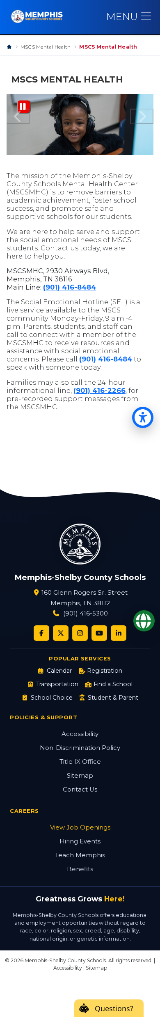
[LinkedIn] (118, 633)
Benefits (80, 869)
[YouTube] (99, 633)
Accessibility (80, 734)
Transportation (57, 684)
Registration (104, 670)
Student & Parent (113, 697)
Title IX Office (80, 761)
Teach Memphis (80, 855)
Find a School (113, 684)
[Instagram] (80, 633)
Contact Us (80, 789)
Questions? (114, 1008)
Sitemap (80, 775)
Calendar (59, 670)
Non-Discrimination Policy (80, 748)
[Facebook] (41, 633)
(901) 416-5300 (85, 613)
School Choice (51, 697)
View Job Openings (80, 827)
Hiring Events (80, 841)
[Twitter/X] (61, 633)
